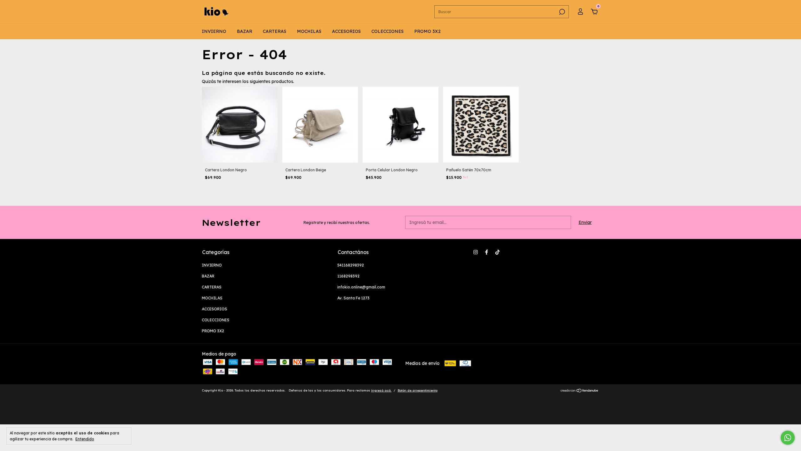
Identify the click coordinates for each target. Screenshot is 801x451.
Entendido (84, 439)
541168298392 (350, 265)
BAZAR (244, 31)
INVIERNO (214, 31)
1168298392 (348, 276)
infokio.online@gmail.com (361, 287)
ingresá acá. (381, 390)
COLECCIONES (387, 31)
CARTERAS (274, 31)
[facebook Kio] (486, 252)
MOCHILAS (309, 31)
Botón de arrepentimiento (417, 390)
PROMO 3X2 (427, 31)
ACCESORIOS (346, 31)
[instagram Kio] (475, 252)
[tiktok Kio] (497, 252)
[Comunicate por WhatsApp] (788, 438)
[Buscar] (561, 12)
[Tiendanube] (579, 391)
